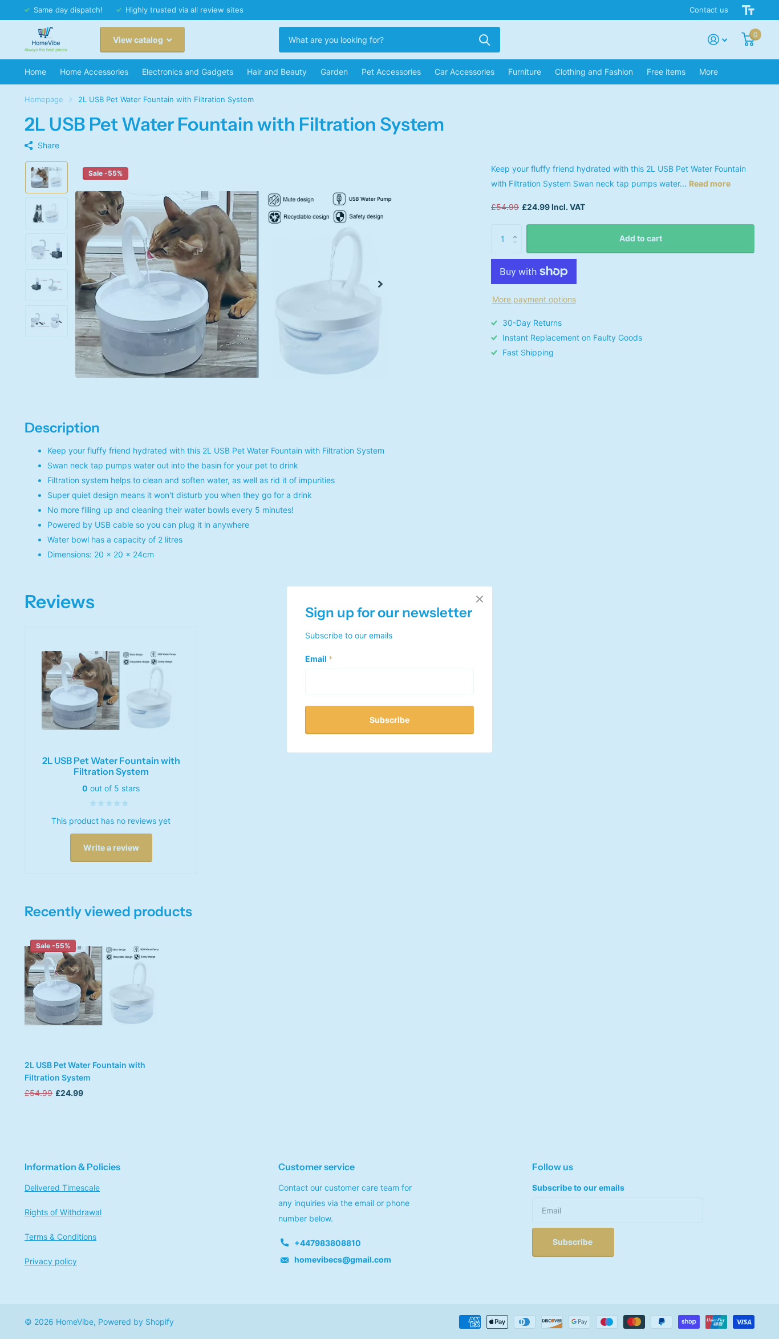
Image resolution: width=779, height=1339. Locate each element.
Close (479, 599)
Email (318, 658)
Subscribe (389, 719)
